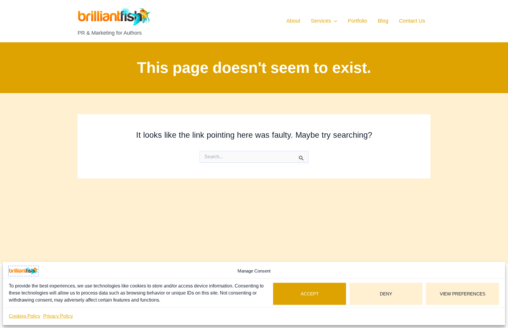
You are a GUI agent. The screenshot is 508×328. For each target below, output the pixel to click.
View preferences (462, 293)
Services (321, 21)
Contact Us (412, 21)
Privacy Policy (58, 316)
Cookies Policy (24, 316)
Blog (383, 21)
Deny (386, 293)
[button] (334, 21)
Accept (310, 293)
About (293, 21)
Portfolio (357, 21)
